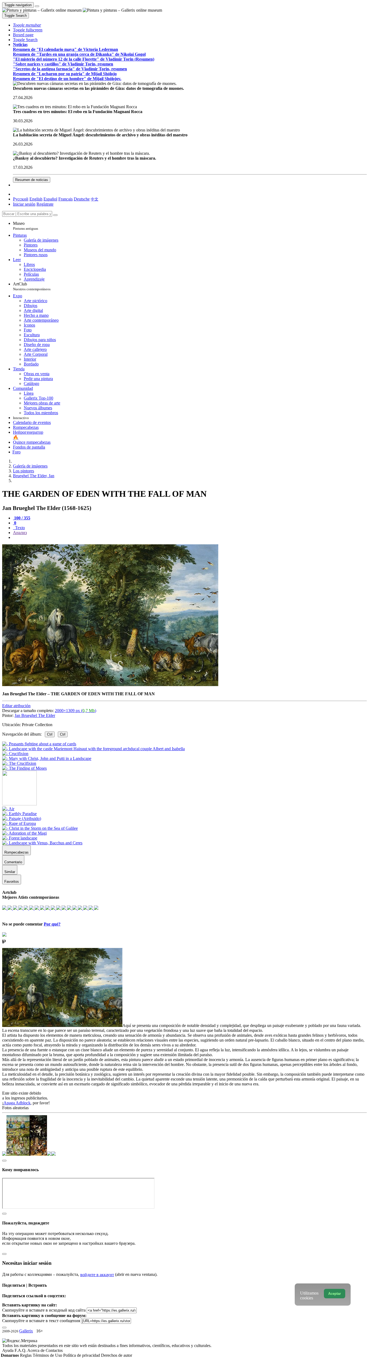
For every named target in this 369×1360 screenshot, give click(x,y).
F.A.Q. (21, 1350)
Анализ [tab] (20, 532)
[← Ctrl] (24, 768)
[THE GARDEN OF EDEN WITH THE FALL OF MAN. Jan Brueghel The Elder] (110, 684)
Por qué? (52, 924)
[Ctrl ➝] (8, 808)
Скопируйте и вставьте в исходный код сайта (44, 1310)
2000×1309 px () (75, 710)
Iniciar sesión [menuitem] (24, 204)
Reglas (26, 1355)
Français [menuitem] (65, 199)
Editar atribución (16, 705)
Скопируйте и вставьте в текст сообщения (41, 1320)
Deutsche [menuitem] (82, 199)
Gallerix (26, 1331)
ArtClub (32, 286)
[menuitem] (94, 199)
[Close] (55, 215)
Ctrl (49, 734)
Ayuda (8, 1350)
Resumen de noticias (31, 180)
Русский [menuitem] (20, 199)
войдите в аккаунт (97, 1274)
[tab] (21, 518)
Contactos (54, 1350)
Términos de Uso (48, 1355)
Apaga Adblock (17, 1103)
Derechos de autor (116, 1355)
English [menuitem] (35, 199)
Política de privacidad (82, 1355)
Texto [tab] (19, 527)
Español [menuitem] (50, 199)
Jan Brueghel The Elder (35, 715)
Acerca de (36, 1350)
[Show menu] (37, 6)
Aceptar (334, 1294)
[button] (27, 25)
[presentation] (190, 537)
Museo (25, 225)
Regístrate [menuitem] (44, 204)
